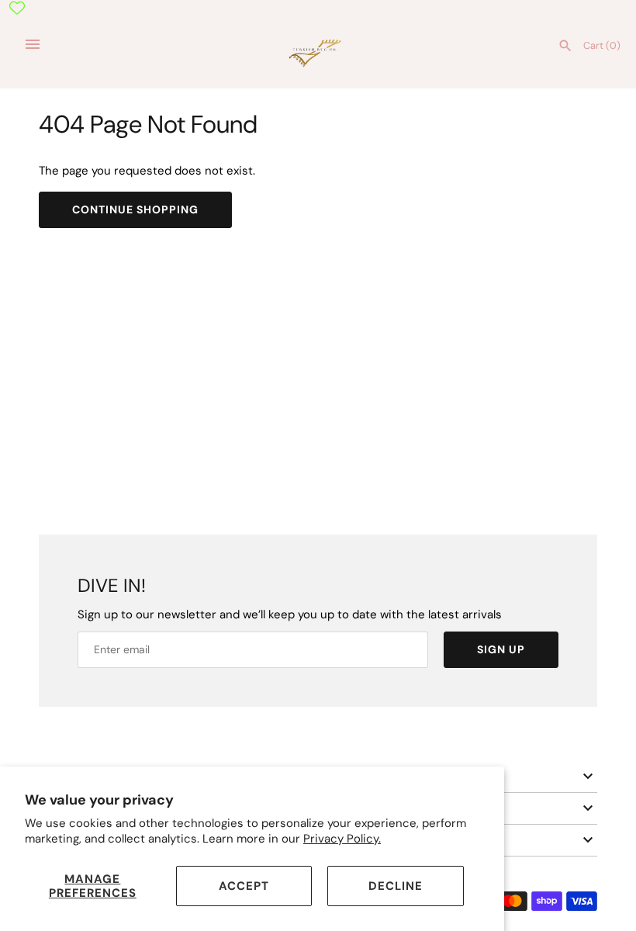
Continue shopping (135, 209)
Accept (244, 886)
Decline (395, 886)
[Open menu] (33, 44)
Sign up (501, 649)
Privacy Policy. (342, 838)
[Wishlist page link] (17, 8)
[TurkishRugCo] (318, 52)
